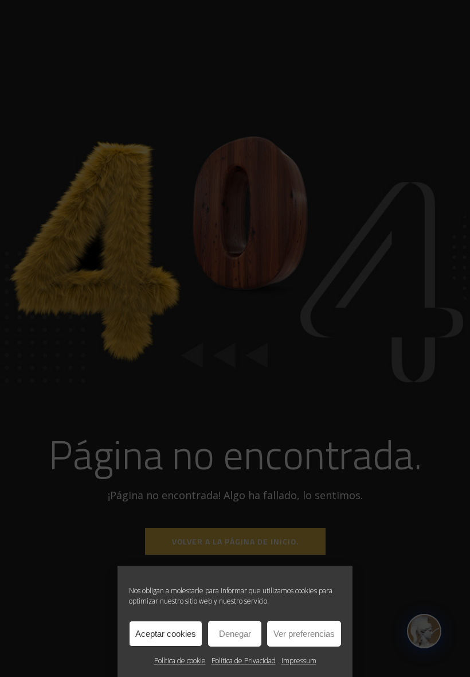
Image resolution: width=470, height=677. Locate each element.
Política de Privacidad (243, 661)
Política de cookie (180, 661)
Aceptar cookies (165, 634)
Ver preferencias (304, 634)
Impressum (298, 661)
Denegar (235, 634)
